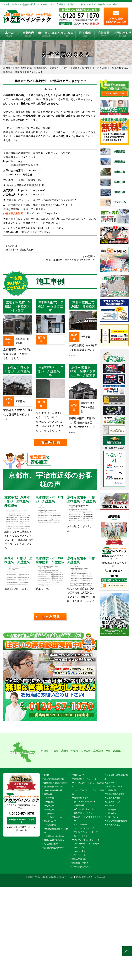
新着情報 (112, 809)
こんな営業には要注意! (116, 820)
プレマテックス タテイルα (87, 839)
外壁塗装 (50, 798)
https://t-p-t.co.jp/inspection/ (42, 213)
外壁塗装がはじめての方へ (56, 782)
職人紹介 (112, 813)
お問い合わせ (122, 34)
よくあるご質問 (113, 797)
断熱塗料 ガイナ (81, 797)
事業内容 (28, 34)
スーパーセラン (81, 835)
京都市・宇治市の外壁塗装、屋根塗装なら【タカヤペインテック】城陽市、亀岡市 (57, 877)
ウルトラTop (79, 851)
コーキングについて (81, 866)
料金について (66, 34)
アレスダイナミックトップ (86, 831)
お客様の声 (111, 790)
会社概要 (103, 34)
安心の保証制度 (51, 843)
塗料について (78, 775)
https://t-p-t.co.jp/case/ (31, 190)
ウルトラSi (79, 847)
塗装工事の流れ (47, 34)
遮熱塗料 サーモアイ (83, 813)
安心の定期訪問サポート (55, 847)
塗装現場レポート (114, 786)
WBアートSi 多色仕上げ (85, 809)
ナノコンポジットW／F (84, 801)
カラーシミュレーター (82, 855)
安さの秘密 (51, 824)
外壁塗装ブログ (113, 801)
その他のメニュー (114, 824)
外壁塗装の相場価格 (55, 836)
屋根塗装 (50, 801)
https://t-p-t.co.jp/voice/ (31, 194)
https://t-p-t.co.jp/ (13, 161)
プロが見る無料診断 (53, 790)
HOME (9, 34)
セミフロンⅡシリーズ (84, 828)
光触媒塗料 (79, 805)
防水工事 (50, 805)
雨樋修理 (50, 813)
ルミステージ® (80, 824)
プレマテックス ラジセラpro (87, 843)
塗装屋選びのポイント (54, 786)
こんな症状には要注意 (54, 778)
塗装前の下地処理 (80, 862)
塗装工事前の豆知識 (115, 793)
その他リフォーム (54, 817)
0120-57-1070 (34, 170)
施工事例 (84, 34)
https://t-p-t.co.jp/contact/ (35, 232)
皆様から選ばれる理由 (54, 840)
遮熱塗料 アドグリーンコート (87, 778)
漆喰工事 (50, 809)
